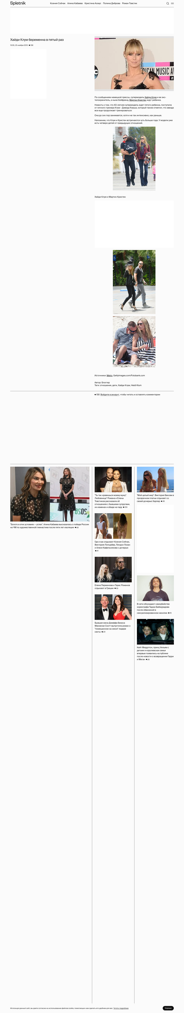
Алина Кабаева (75, 3)
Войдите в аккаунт (109, 394)
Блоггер (106, 382)
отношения (105, 385)
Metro (109, 375)
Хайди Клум (151, 97)
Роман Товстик (129, 3)
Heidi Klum (136, 385)
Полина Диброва (111, 3)
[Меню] (172, 3)
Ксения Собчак (57, 3)
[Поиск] (167, 3)
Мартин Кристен (137, 100)
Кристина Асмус (93, 3)
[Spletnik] (18, 3)
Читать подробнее (121, 1008)
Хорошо (168, 1008)
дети (114, 385)
